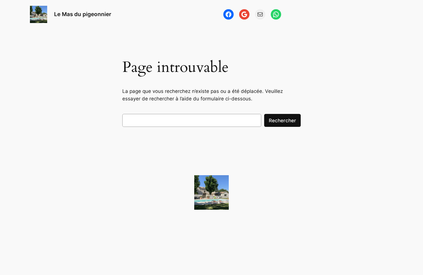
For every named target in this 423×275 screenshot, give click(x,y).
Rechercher (282, 120)
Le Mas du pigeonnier (82, 14)
